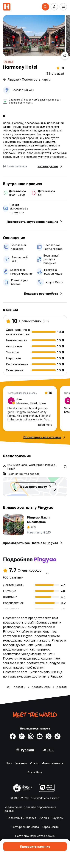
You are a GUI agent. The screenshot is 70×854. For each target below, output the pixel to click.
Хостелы (21, 763)
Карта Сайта (50, 826)
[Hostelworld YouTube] (40, 736)
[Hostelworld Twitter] (22, 736)
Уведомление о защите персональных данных (30, 808)
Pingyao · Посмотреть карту (28, 79)
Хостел (8, 61)
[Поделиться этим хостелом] (65, 55)
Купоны (44, 817)
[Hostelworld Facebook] (13, 736)
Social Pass (35, 772)
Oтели (34, 763)
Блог (10, 763)
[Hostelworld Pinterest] (49, 736)
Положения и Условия (21, 817)
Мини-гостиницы (52, 763)
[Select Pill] (45, 7)
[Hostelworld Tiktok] (57, 736)
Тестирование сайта (25, 826)
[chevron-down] (47, 573)
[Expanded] (8, 686)
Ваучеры (57, 817)
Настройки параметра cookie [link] (35, 835)
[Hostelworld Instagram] (31, 736)
